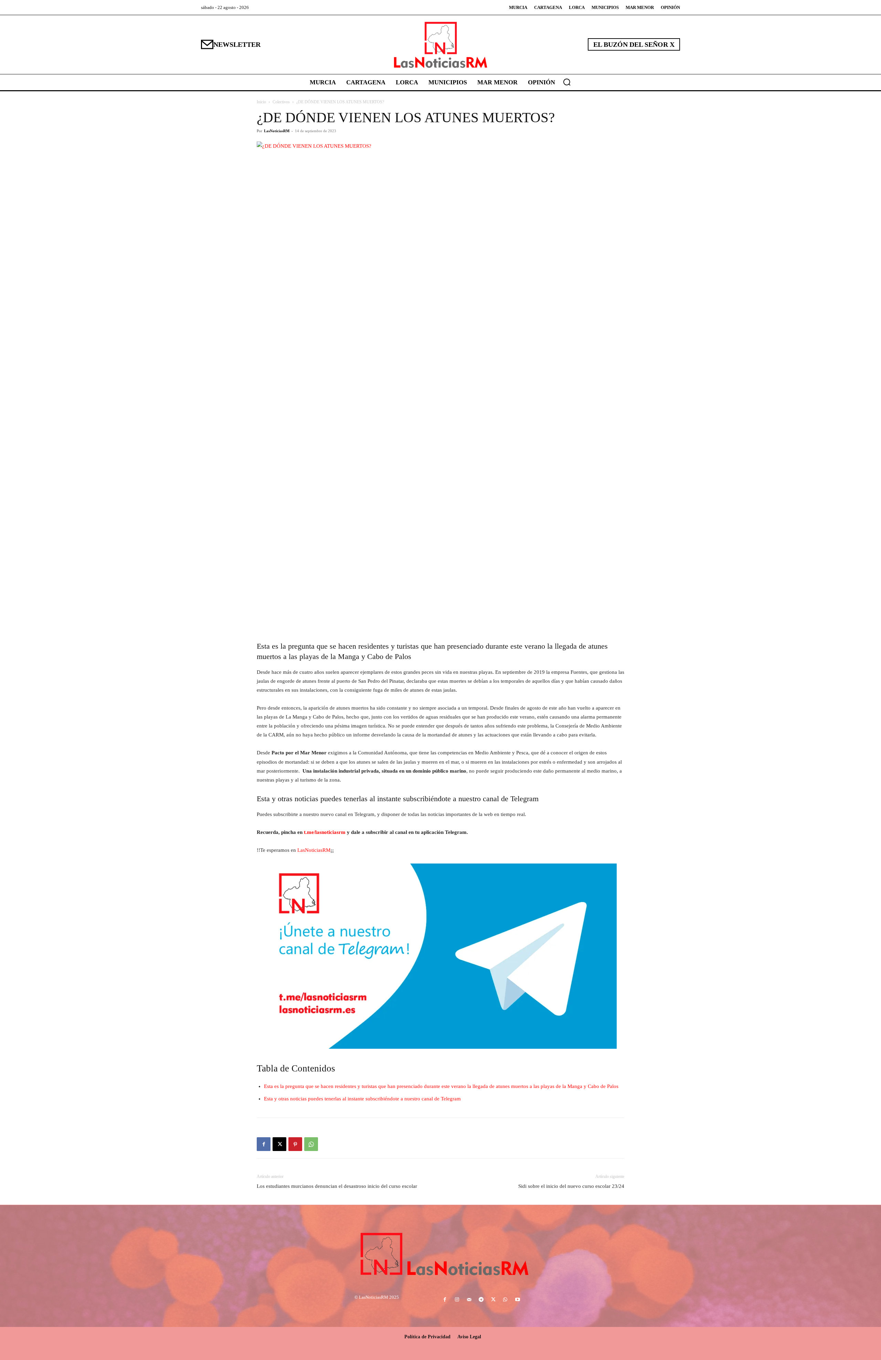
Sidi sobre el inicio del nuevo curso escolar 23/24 (571, 1186)
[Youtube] (517, 1300)
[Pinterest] (295, 1144)
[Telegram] (481, 1300)
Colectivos (281, 102)
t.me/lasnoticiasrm (325, 832)
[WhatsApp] (311, 1144)
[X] (279, 1144)
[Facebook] (263, 1144)
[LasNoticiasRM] (440, 44)
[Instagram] (457, 1300)
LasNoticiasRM (276, 131)
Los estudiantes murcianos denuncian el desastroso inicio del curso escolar (337, 1186)
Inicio (261, 102)
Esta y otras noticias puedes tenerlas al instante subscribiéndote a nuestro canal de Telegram (362, 1098)
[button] (567, 82)
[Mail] (469, 1300)
